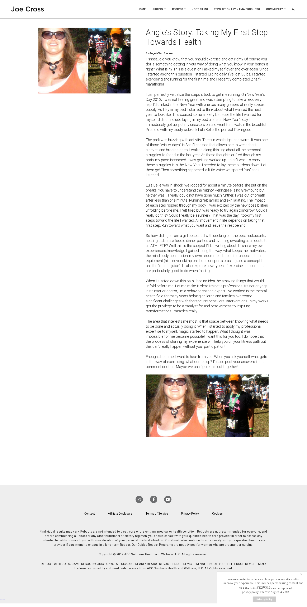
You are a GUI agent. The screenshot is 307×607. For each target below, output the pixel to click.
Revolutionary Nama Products (237, 9)
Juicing (157, 9)
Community (274, 9)
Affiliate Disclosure (120, 513)
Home (142, 9)
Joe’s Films (200, 9)
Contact (89, 513)
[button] (263, 583)
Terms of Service (157, 513)
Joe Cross (27, 9)
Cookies (217, 513)
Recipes (177, 9)
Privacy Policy (190, 513)
